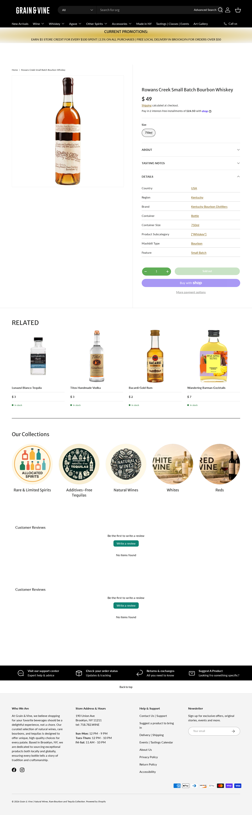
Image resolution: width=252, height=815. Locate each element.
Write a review (126, 543)
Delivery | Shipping (151, 735)
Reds (219, 490)
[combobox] (140, 10)
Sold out (207, 271)
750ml (195, 225)
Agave (73, 23)
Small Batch (198, 252)
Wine (36, 23)
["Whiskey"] (198, 234)
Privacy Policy (148, 757)
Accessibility (147, 771)
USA (194, 188)
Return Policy (148, 764)
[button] (238, 10)
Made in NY (144, 23)
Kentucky (197, 197)
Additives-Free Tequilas (79, 492)
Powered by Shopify (96, 801)
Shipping (146, 105)
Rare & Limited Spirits (32, 490)
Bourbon (196, 243)
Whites (173, 490)
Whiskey (54, 23)
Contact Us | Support (153, 715)
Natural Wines (126, 490)
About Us (145, 749)
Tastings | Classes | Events (172, 23)
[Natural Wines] (126, 464)
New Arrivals (20, 23)
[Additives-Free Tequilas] (79, 464)
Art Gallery (201, 23)
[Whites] (173, 464)
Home (15, 70)
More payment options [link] (191, 292)
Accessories (119, 23)
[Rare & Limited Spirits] (32, 464)
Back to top (126, 687)
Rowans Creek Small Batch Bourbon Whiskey (43, 70)
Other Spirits (94, 23)
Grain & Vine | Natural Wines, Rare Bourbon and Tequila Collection (52, 801)
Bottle (195, 215)
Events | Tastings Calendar (156, 742)
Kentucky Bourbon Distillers (209, 206)
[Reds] (219, 464)
